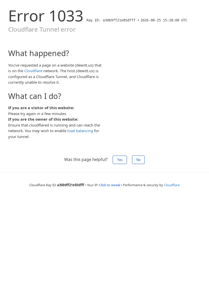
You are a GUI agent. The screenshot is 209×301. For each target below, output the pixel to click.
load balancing (80, 130)
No (138, 160)
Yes (120, 160)
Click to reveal (109, 185)
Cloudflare (33, 70)
